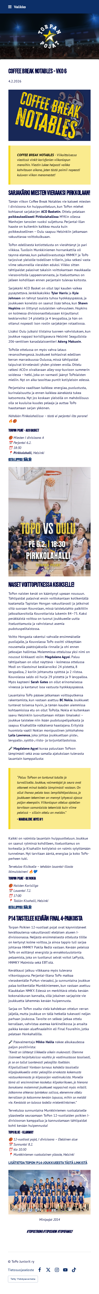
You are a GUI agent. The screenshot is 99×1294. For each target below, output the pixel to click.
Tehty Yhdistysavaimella (23, 1279)
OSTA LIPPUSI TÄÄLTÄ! (19, 907)
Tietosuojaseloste (21, 1270)
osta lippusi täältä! (19, 459)
